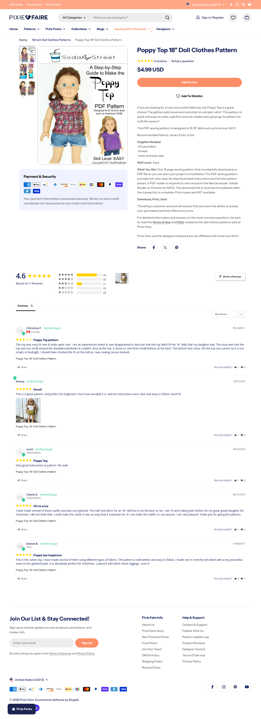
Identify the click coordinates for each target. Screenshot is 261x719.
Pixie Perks (53, 4)
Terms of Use (161, 222)
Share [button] (23, 367)
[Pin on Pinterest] (176, 247)
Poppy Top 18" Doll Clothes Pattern (36, 358)
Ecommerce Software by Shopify (57, 700)
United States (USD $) (206, 4)
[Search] (167, 17)
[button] (236, 367)
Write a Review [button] (232, 276)
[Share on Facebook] (153, 247)
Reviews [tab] (23, 306)
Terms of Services (60, 653)
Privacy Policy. (86, 653)
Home (23, 40)
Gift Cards (16, 4)
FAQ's (180, 222)
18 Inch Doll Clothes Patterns (51, 40)
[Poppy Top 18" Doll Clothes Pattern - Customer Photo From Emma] (121, 278)
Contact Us (34, 4)
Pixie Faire (27, 700)
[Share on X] (165, 247)
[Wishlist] (233, 17)
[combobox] (115, 17)
